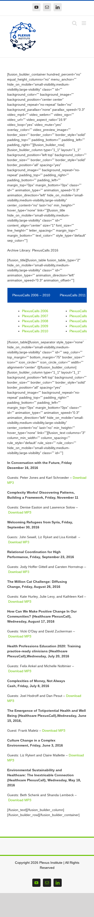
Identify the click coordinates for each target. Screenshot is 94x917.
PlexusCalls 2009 (35, 326)
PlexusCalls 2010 (35, 331)
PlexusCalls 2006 (35, 311)
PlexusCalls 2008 (35, 321)
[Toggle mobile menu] (84, 23)
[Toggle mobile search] (74, 23)
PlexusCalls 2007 (35, 316)
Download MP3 (19, 512)
